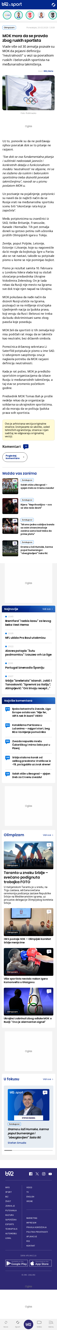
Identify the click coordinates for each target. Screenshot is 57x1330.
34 (15, 500)
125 (14, 481)
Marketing (31, 1218)
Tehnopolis (11, 1229)
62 (15, 543)
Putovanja (11, 1210)
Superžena (11, 1219)
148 (7, 757)
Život (8, 1201)
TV (27, 1192)
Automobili (11, 1233)
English (30, 1196)
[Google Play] (16, 1263)
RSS (28, 1241)
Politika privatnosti (37, 1232)
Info (7, 1187)
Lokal (8, 1238)
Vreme (29, 1201)
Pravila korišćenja (36, 1227)
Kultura (9, 1215)
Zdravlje (10, 1206)
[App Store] (40, 1263)
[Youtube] (50, 1173)
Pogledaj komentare (13, 457)
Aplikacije (31, 1236)
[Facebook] (30, 1173)
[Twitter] (37, 1173)
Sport (8, 1192)
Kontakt (30, 1245)
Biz (7, 1196)
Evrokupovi (27, 480)
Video (29, 1187)
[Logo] (12, 4)
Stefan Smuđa (17, 1142)
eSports (9, 1224)
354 (8, 725)
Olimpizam (9, 27)
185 (7, 741)
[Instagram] (43, 1173)
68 (15, 520)
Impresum (31, 1222)
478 (8, 708)
